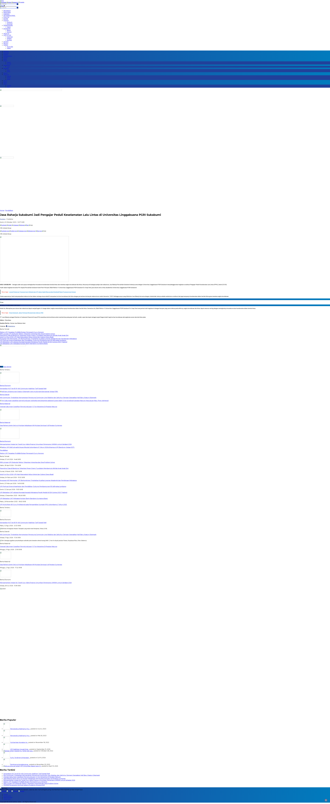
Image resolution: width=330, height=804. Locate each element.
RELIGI (5, 43)
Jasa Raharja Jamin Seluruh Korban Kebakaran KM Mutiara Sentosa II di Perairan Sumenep (31, 564)
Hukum (9, 22)
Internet (10, 37)
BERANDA (7, 11)
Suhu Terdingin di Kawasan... (20, 757)
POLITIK (6, 17)
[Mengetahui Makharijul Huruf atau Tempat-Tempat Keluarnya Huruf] (6, 735)
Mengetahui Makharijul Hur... (20, 729)
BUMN (5, 19)
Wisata (9, 38)
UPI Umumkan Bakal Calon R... (30, 766)
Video (9, 48)
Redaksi (2, 219)
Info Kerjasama (7, 795)
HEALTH (6, 33)
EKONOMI (6, 29)
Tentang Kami (6, 799)
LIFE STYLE (7, 35)
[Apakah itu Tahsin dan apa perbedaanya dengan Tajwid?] (8, 751)
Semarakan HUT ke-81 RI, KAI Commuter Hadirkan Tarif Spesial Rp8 (23, 522)
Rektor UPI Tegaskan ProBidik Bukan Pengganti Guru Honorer (25, 782)
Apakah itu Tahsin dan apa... (23, 751)
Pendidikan (9, 210)
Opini (8, 27)
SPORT (6, 42)
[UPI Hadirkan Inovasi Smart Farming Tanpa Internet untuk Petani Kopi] (6, 749)
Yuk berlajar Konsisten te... (19, 742)
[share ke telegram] (22, 225)
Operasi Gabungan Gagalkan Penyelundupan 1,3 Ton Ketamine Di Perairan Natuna (28, 546)
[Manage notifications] (326, 800)
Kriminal (9, 24)
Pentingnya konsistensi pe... (19, 764)
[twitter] (9, 2)
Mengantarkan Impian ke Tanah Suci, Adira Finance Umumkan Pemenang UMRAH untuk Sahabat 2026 (36, 582)
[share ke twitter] (9, 225)
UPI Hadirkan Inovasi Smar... (19, 749)
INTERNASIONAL (9, 15)
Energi (9, 32)
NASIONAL (7, 12)
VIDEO (5, 45)
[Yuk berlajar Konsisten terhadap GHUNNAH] (6, 742)
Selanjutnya (11, 326)
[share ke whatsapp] (15, 225)
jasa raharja (7, 367)
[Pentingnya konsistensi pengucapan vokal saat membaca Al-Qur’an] (6, 764)
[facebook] (3, 2)
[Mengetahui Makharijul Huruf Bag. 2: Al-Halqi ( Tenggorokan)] (6, 729)
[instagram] (15, 2)
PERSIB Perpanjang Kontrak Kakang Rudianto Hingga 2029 (24, 785)
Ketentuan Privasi (7, 797)
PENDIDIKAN (8, 25)
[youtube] (21, 2)
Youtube (10, 46)
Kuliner (9, 40)
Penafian (5, 794)
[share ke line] (27, 225)
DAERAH (6, 14)
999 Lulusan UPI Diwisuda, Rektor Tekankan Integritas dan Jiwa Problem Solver (30, 783)
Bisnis (9, 30)
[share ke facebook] (3, 225)
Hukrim (6, 20)
